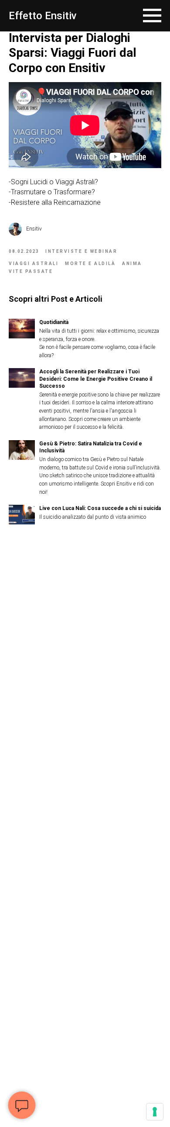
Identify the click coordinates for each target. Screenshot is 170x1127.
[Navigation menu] (152, 16)
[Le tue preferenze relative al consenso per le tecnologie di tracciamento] (154, 1111)
